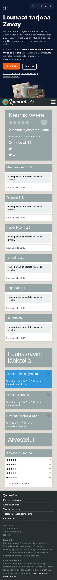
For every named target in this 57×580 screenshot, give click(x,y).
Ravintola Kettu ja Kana (22, 416)
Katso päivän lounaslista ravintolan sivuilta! (25, 178)
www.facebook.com (17, 384)
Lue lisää (29, 66)
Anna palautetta (11, 504)
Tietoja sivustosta (11, 509)
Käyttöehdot (9, 518)
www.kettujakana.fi (17, 426)
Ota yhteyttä (12, 66)
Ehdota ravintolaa (12, 500)
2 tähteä (13, 122)
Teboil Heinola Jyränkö (22, 374)
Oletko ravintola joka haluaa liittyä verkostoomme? (20, 75)
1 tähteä (11, 122)
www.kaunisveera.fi (25, 136)
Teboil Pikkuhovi (17, 395)
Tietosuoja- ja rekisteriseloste (17, 514)
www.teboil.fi (14, 405)
